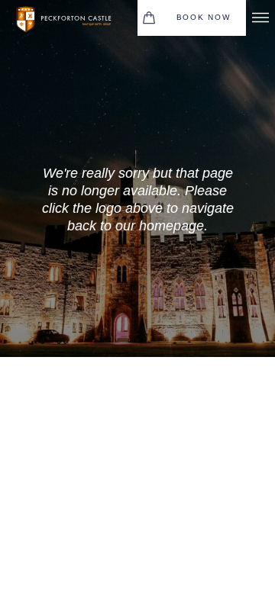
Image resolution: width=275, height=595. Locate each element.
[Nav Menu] (260, 18)
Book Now (203, 17)
